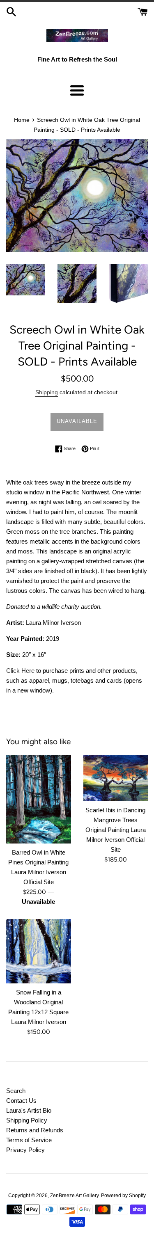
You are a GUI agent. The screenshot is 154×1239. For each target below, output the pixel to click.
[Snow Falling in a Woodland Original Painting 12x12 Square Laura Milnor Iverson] (38, 951)
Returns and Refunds (34, 1130)
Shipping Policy (26, 1120)
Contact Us (21, 1100)
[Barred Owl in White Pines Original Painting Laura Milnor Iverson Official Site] (38, 799)
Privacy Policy (25, 1149)
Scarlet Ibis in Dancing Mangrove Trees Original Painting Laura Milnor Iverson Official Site (115, 830)
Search (15, 1090)
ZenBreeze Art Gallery (74, 1195)
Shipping (46, 392)
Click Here (20, 670)
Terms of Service (29, 1139)
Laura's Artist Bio (28, 1110)
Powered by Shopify (123, 1195)
